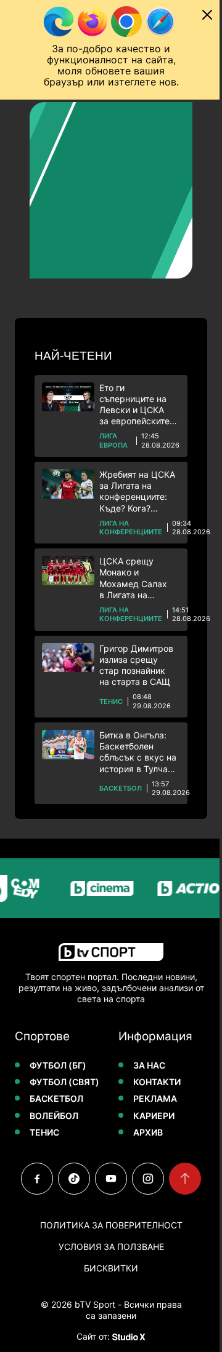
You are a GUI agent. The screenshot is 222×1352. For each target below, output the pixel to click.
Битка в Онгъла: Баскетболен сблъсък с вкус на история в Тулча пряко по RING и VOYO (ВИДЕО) (137, 752)
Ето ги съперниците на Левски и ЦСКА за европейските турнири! (134, 404)
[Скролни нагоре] (185, 1179)
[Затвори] (207, 14)
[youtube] (111, 1179)
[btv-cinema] (94, 888)
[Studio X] (128, 1336)
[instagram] (148, 1179)
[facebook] (37, 1179)
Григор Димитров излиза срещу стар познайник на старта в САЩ (136, 665)
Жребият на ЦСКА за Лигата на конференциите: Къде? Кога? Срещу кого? (137, 491)
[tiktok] (74, 1179)
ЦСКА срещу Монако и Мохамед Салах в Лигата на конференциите (133, 578)
